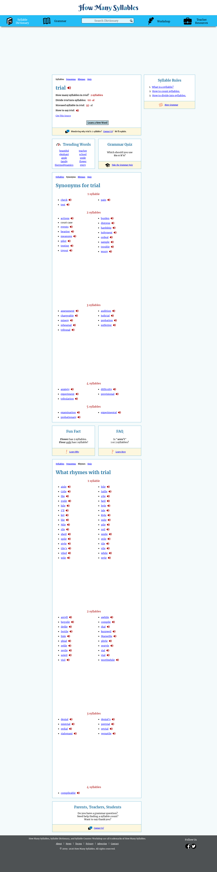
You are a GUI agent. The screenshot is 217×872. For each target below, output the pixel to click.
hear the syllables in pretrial (112, 724)
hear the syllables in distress (113, 223)
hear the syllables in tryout (71, 250)
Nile (63, 524)
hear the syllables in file (67, 496)
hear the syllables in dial (108, 626)
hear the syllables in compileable (78, 793)
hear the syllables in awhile (111, 617)
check (64, 199)
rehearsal (66, 325)
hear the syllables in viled (69, 553)
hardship (106, 227)
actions (65, 218)
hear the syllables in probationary (79, 417)
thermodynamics (64, 165)
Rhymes (81, 79)
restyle (105, 645)
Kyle (103, 515)
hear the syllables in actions (72, 218)
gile (103, 496)
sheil (64, 534)
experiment (67, 394)
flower (82, 161)
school (82, 154)
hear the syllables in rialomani (75, 733)
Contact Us (108, 131)
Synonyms (71, 79)
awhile (105, 617)
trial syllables (69, 87)
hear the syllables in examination (78, 412)
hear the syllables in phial (69, 641)
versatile (106, 733)
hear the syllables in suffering (114, 325)
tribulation (67, 398)
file (63, 496)
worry (104, 251)
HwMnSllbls (108, 7)
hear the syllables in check (70, 200)
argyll (64, 617)
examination (68, 412)
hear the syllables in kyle (109, 515)
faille (104, 491)
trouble (105, 246)
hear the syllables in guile (69, 501)
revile (64, 650)
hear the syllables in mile (109, 520)
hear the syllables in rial (107, 650)
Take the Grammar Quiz (122, 165)
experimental (109, 412)
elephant (64, 154)
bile (103, 486)
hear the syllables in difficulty (114, 389)
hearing (65, 231)
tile (103, 543)
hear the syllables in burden (112, 218)
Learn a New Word (97, 122)
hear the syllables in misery (71, 320)
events (64, 226)
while (104, 553)
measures (66, 236)
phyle (104, 640)
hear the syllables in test (68, 204)
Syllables (60, 177)
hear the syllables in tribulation (76, 398)
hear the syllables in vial (108, 655)
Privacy (89, 843)
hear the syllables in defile (70, 626)
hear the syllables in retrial (111, 728)
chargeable (67, 315)
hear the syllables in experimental (119, 412)
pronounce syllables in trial (77, 110)
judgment (106, 232)
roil (103, 529)
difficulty (106, 389)
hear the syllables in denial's (113, 719)
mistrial (65, 724)
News (68, 843)
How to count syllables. (166, 91)
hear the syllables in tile (107, 543)
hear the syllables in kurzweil (114, 631)
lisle (63, 636)
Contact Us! (99, 828)
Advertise (102, 843)
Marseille (106, 636)
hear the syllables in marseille (115, 636)
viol (63, 659)
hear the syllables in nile (68, 524)
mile (103, 519)
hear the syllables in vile (108, 548)
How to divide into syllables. (169, 95)
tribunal (65, 329)
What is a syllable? (163, 87)
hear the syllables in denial (71, 719)
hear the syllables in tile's (69, 548)
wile (63, 557)
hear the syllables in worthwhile (117, 660)
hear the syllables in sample (112, 242)
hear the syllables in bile (108, 486)
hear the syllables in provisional (117, 394)
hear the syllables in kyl (67, 515)
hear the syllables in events (71, 226)
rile (63, 529)
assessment (67, 310)
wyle (104, 557)
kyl (62, 515)
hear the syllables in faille (110, 491)
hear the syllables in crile (69, 491)
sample (105, 242)
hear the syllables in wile (68, 557)
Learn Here (120, 452)
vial (103, 655)
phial (64, 640)
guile (64, 501)
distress (105, 223)
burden (105, 218)
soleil (64, 655)
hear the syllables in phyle (110, 641)
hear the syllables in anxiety (72, 389)
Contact (115, 843)
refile (64, 645)
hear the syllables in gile (108, 496)
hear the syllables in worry (110, 251)
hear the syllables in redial (70, 728)
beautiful (64, 150)
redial (64, 728)
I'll (62, 510)
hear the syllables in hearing (72, 231)
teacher (83, 150)
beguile (65, 622)
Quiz (89, 79)
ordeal (104, 237)
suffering (106, 325)
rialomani (67, 733)
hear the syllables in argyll (70, 617)
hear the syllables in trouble (112, 246)
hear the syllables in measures (74, 236)
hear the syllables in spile (69, 539)
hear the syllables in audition (113, 311)
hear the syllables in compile (113, 622)
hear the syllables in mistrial (73, 724)
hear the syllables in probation (115, 320)
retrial (104, 728)
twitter (193, 846)
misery (65, 320)
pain (103, 199)
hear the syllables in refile (69, 645)
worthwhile (108, 659)
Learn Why (73, 452)
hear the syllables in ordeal (111, 237)
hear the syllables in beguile (72, 622)
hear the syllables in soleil (70, 655)
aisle (63, 486)
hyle (103, 505)
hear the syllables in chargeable (76, 315)
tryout (64, 250)
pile (103, 524)
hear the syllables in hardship (114, 227)
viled (64, 553)
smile (83, 158)
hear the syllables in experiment (77, 394)
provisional (107, 394)
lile (63, 519)
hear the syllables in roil (108, 529)
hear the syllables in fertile (71, 631)
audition (106, 310)
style (64, 543)
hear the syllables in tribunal (73, 330)
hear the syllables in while (110, 553)
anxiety (65, 389)
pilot (63, 241)
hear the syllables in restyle (112, 645)
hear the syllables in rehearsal (74, 325)
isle (103, 510)
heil (103, 501)
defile (64, 626)
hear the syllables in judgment (115, 232)
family (64, 161)
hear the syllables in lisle (68, 636)
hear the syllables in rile (67, 529)
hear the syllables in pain (108, 200)
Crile (63, 491)
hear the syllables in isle (108, 510)
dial (103, 626)
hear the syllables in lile (67, 520)
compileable (68, 792)
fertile (64, 631)
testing (65, 245)
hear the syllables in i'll (67, 510)
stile (103, 538)
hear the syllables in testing (72, 245)
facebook (187, 846)
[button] (131, 21)
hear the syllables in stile (109, 539)
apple (64, 158)
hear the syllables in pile (108, 524)
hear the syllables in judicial (112, 315)
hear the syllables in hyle (108, 505)
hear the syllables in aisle (69, 486)
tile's (64, 548)
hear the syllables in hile (68, 505)
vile (103, 548)
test (63, 204)
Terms (78, 843)
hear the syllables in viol (68, 660)
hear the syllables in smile (110, 534)
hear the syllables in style (69, 543)
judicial (105, 315)
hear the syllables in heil (108, 501)
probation (107, 320)
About (59, 843)
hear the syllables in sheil (69, 534)
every (83, 165)
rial (103, 650)
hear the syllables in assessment (77, 311)
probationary (68, 417)
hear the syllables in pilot (69, 241)
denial (64, 719)
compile (106, 622)
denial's (106, 719)
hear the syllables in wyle (109, 557)
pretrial (105, 724)
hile (63, 505)
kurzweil (106, 631)
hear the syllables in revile (70, 650)
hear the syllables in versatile (114, 733)
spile (64, 538)
